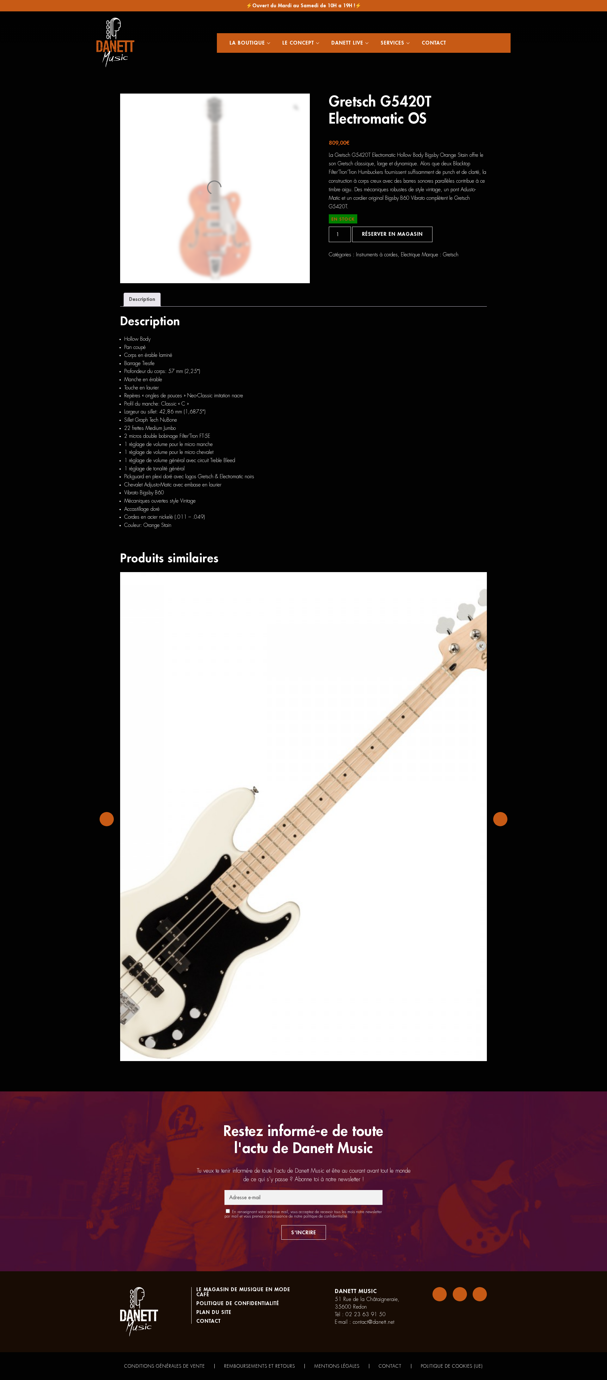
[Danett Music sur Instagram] (460, 1294)
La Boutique (247, 43)
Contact (434, 43)
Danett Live (347, 43)
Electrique (410, 254)
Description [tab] (142, 299)
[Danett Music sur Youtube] (480, 1294)
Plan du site (213, 1312)
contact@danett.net (374, 1322)
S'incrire (303, 1232)
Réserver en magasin (392, 234)
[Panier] (485, 43)
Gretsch (450, 254)
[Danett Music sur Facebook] (439, 1294)
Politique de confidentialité (237, 1303)
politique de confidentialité (325, 1216)
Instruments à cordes (377, 254)
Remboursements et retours (259, 1366)
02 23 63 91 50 (366, 1314)
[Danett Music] (115, 43)
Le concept (298, 43)
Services (392, 43)
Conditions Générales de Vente (164, 1366)
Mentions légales (336, 1366)
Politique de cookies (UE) (452, 1366)
